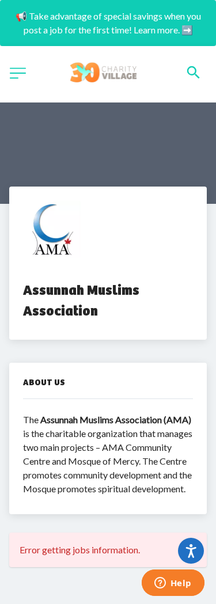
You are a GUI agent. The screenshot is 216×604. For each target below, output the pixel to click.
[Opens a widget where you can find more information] (172, 583)
